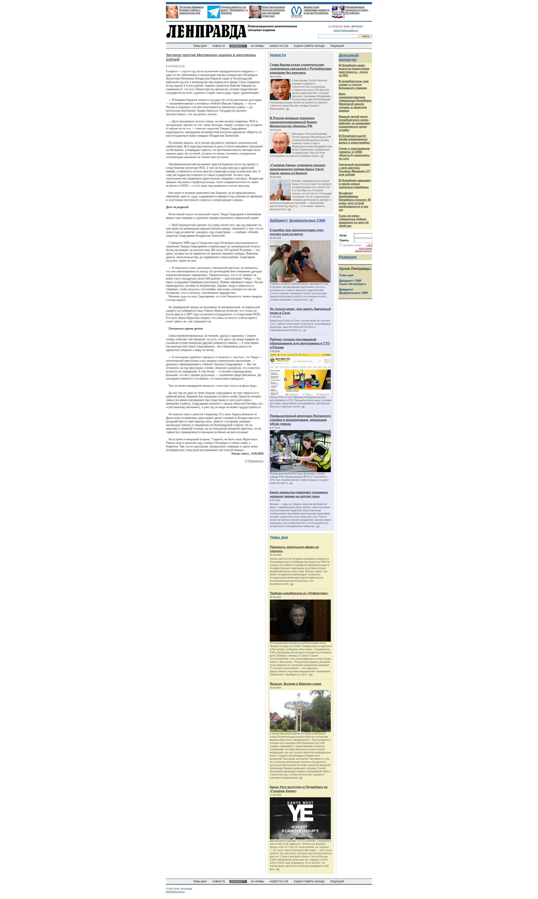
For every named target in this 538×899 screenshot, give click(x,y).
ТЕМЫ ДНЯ (200, 46)
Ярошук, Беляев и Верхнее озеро (295, 683)
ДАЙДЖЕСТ (238, 46)
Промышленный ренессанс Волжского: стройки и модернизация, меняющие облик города (300, 420)
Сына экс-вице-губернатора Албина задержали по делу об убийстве (354, 220)
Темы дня (279, 537)
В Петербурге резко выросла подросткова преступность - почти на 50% (354, 70)
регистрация (365, 248)
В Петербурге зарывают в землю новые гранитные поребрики (355, 184)
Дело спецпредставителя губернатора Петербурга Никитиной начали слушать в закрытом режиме (355, 102)
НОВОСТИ (219, 46)
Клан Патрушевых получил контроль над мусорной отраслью (273, 11)
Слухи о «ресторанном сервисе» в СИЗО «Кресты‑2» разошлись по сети (354, 153)
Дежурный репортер (349, 57)
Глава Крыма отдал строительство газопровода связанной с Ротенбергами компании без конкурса (300, 68)
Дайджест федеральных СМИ (297, 220)
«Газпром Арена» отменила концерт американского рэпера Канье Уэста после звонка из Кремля (298, 169)
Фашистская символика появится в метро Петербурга (317, 10)
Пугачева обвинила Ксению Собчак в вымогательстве (191, 10)
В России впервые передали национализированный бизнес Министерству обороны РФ (293, 122)
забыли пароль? (363, 251)
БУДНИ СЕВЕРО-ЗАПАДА (310, 46)
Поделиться (255, 461)
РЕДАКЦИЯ (337, 46)
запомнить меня (352, 245)
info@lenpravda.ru (346, 30)
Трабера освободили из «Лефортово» (299, 593)
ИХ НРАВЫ (257, 46)
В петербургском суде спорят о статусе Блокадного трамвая (354, 85)
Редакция (348, 257)
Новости (278, 55)
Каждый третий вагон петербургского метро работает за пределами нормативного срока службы (354, 123)
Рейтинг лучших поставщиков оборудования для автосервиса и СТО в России (300, 343)
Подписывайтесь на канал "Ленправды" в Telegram (234, 10)
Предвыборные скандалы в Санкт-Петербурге (357, 10)
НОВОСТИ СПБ (279, 46)
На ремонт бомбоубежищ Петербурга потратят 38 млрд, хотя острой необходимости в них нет (355, 201)
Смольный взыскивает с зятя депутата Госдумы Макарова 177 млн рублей (354, 169)
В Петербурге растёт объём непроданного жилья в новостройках (354, 139)
